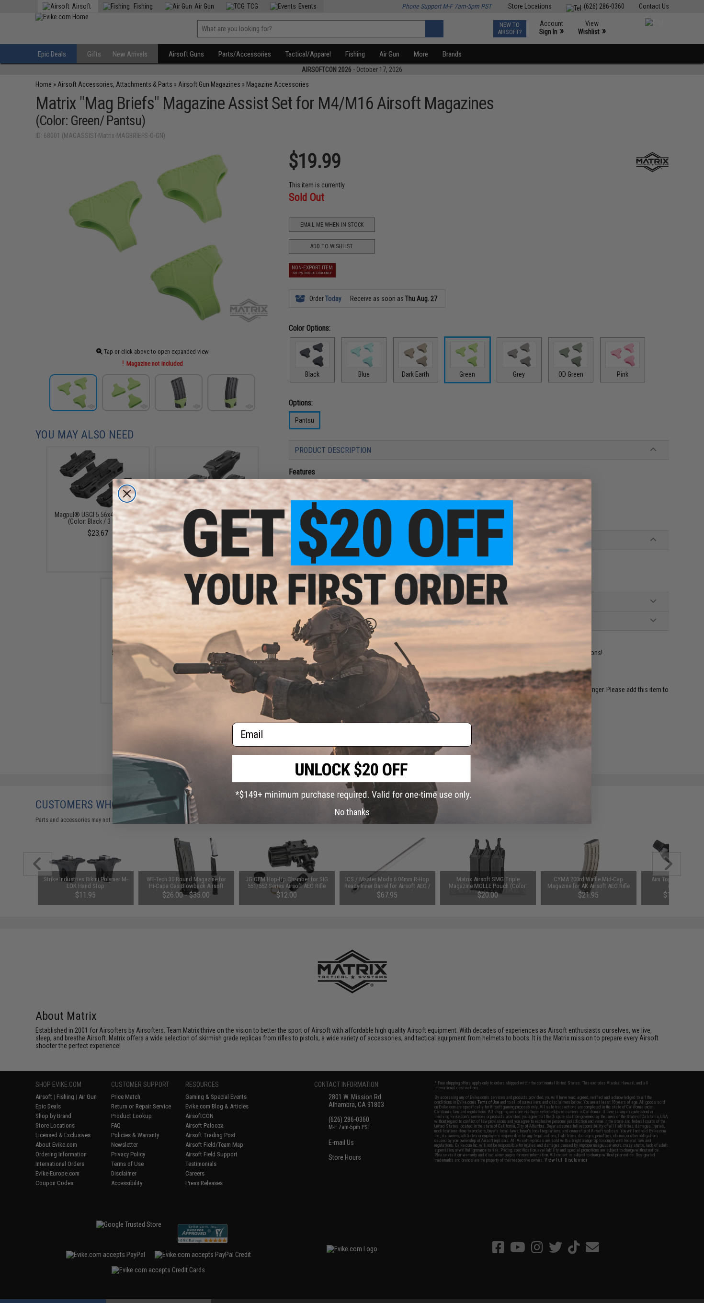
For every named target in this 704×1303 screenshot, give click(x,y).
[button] (352, 777)
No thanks (352, 812)
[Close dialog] (127, 493)
